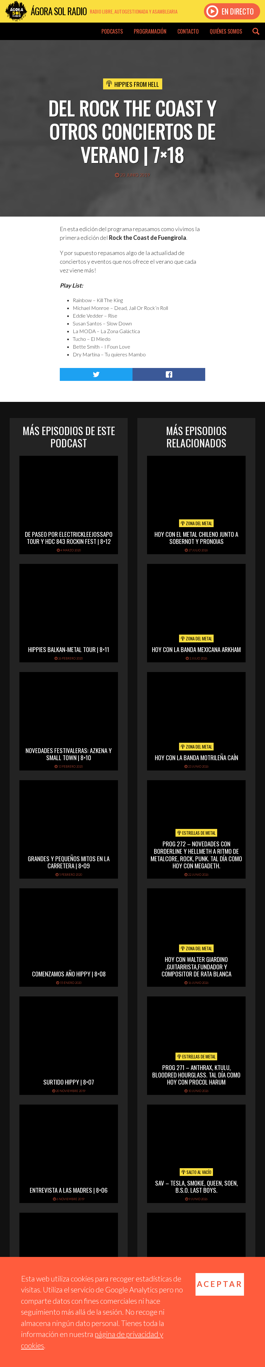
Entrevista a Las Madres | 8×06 (69, 1189)
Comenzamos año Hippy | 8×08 (69, 973)
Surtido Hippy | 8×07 (68, 1081)
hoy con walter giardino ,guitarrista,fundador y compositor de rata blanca (196, 966)
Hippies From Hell (136, 83)
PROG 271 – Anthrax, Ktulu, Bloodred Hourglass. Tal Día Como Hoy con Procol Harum (196, 1074)
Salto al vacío (198, 1172)
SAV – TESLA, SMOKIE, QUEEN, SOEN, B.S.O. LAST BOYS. (196, 1186)
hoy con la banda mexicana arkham (196, 649)
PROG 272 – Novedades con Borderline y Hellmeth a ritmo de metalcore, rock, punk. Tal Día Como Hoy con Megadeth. (196, 854)
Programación (150, 31)
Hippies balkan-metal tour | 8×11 (68, 649)
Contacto (188, 31)
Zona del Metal (198, 523)
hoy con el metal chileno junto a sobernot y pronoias (196, 537)
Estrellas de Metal (198, 833)
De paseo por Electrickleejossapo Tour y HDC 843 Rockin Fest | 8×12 (68, 537)
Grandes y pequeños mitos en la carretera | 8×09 (69, 862)
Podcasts (112, 31)
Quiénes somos (226, 31)
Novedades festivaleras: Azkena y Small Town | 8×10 (69, 754)
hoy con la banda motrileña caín (196, 757)
